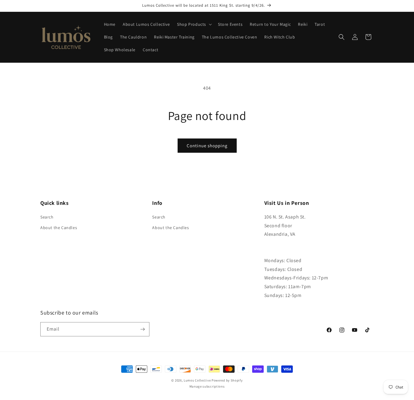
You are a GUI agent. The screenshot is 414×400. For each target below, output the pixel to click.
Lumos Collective (197, 380)
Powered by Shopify (227, 380)
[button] (193, 24)
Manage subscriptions (207, 386)
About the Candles (58, 227)
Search (47, 217)
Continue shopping (207, 145)
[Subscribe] (142, 329)
